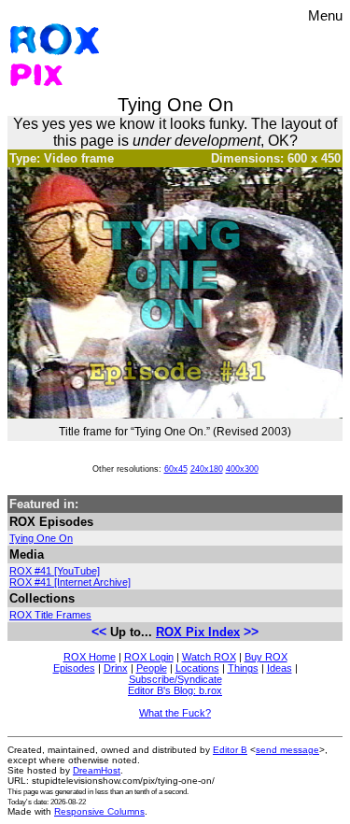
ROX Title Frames (50, 614)
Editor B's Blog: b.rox (175, 690)
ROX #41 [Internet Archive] (70, 582)
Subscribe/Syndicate (175, 679)
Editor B (230, 750)
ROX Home (89, 656)
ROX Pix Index (198, 632)
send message (287, 750)
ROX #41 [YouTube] (54, 570)
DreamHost (96, 770)
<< (98, 631)
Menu (325, 15)
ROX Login (149, 656)
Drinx (116, 668)
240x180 (206, 469)
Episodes (74, 668)
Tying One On (41, 538)
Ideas (279, 668)
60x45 (176, 469)
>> (251, 631)
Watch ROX (209, 656)
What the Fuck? (175, 712)
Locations (197, 668)
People (151, 668)
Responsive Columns (99, 811)
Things (243, 668)
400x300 (242, 469)
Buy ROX (266, 656)
